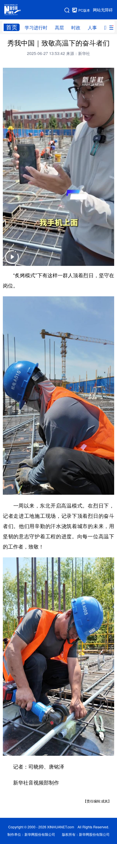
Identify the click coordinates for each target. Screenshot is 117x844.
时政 (75, 27)
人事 (92, 27)
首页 (11, 27)
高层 (59, 27)
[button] (12, 260)
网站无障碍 (103, 10)
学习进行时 (36, 27)
